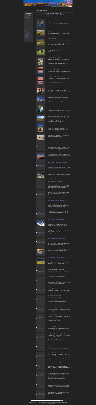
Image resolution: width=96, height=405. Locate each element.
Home (25, 6)
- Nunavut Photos (27, 36)
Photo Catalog (28, 6)
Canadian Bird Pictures (27, 39)
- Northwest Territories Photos (28, 35)
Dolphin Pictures (26, 38)
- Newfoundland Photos (27, 32)
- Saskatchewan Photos (27, 18)
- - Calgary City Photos (27, 17)
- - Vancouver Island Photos (28, 15)
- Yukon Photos (26, 34)
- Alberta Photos (26, 16)
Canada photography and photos (45, 403)
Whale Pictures (26, 37)
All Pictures (32, 6)
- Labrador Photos (27, 33)
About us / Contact (36, 6)
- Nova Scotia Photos (27, 30)
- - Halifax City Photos (27, 31)
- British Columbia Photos (27, 14)
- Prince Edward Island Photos (28, 29)
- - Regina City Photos (27, 19)
